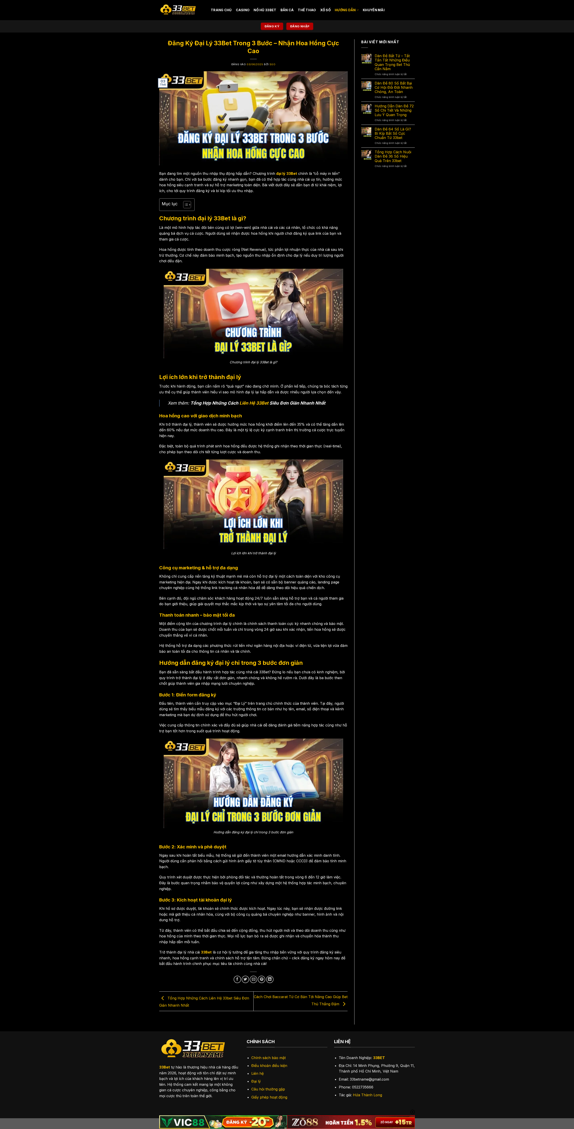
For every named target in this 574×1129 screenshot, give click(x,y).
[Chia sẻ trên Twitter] (245, 979)
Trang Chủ (221, 10)
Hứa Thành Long (367, 1095)
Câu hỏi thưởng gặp (268, 1089)
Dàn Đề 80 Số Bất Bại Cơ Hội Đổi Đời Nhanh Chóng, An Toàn (394, 87)
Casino (243, 10)
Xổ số (325, 10)
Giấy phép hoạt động (269, 1097)
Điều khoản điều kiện (269, 1065)
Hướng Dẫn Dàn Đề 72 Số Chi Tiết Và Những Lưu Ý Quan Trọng (394, 110)
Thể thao (307, 10)
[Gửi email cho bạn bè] (253, 979)
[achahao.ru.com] (181, 10)
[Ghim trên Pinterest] (261, 979)
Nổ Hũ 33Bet (265, 10)
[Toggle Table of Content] (185, 204)
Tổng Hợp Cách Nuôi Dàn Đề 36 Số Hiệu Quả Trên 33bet (393, 156)
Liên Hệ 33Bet (253, 403)
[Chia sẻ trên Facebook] (237, 979)
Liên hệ (257, 1073)
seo (272, 64)
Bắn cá (287, 10)
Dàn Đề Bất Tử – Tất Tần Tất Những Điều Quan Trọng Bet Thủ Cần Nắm (392, 62)
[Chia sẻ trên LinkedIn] (270, 979)
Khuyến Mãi (374, 10)
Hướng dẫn (345, 10)
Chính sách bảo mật (268, 1057)
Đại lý (256, 1081)
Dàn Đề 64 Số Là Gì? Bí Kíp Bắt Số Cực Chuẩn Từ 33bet (393, 133)
